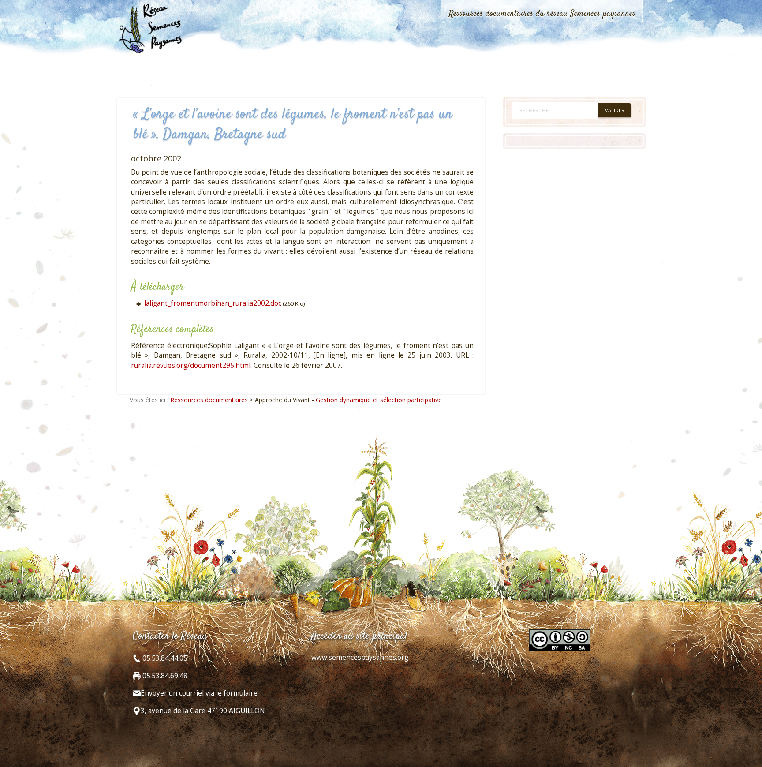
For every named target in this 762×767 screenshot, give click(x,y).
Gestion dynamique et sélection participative (379, 400)
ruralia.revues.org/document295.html (190, 365)
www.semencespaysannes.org (359, 657)
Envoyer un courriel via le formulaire (199, 693)
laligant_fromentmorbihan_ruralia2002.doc (212, 303)
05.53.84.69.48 (164, 676)
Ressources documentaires (209, 400)
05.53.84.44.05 (164, 658)
